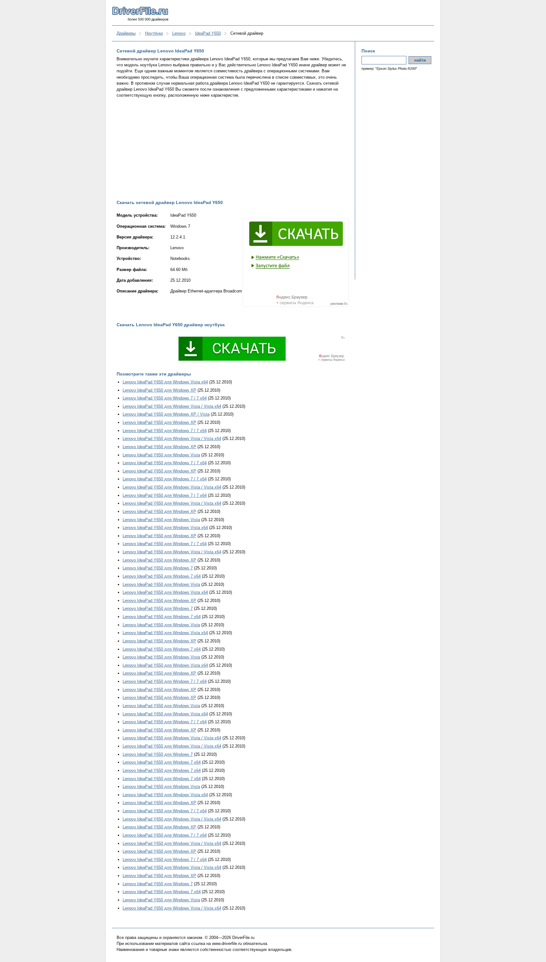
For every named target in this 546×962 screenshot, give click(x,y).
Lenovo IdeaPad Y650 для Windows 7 (158, 568)
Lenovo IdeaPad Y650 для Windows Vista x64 (165, 382)
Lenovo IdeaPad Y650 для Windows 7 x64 (162, 576)
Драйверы (126, 33)
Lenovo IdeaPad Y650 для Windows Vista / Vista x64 (172, 406)
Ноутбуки (154, 33)
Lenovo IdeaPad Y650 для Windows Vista (161, 455)
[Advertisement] (233, 149)
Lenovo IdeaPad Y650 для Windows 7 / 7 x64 (165, 398)
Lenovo (178, 33)
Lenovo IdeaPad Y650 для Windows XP (159, 390)
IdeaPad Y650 (208, 33)
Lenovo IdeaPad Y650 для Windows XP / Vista (166, 414)
